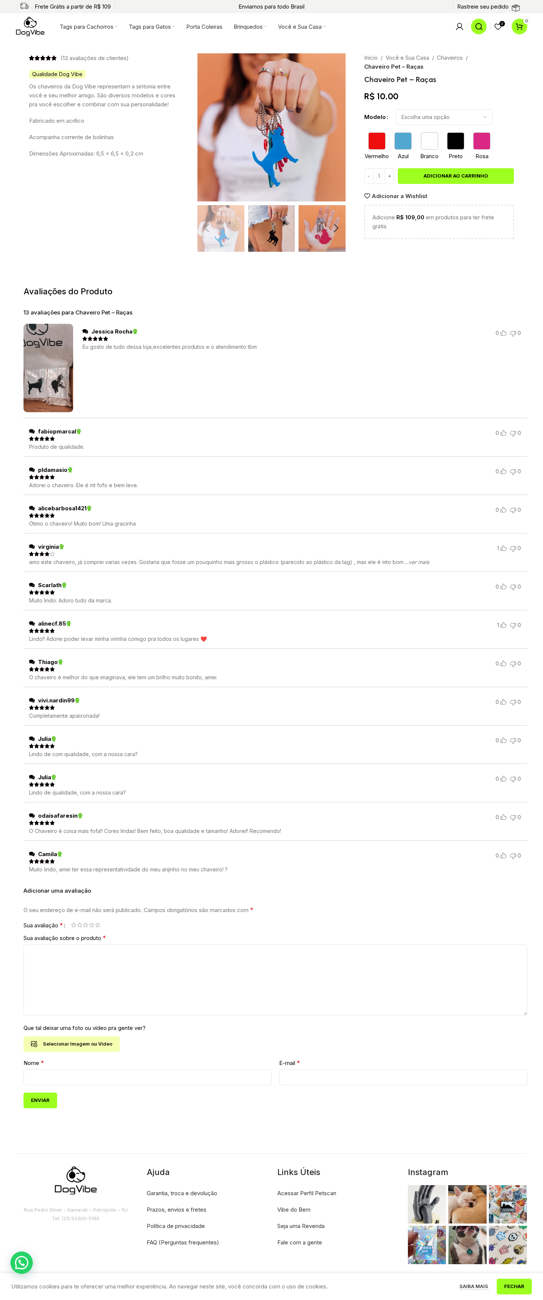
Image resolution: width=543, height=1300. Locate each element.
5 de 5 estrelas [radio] (98, 925)
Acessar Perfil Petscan (306, 1193)
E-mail (289, 1062)
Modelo (375, 116)
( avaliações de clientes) (94, 58)
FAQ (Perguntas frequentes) (183, 1242)
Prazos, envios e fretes (176, 1209)
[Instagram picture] (427, 1204)
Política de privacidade (176, 1225)
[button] (206, 228)
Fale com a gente (299, 1242)
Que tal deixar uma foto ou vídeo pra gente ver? (85, 1027)
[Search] (478, 26)
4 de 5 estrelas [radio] (92, 925)
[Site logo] (30, 25)
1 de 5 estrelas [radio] (74, 925)
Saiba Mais (474, 1286)
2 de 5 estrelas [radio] (80, 925)
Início (371, 57)
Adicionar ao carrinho (456, 176)
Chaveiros (450, 57)
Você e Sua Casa (407, 57)
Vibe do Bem (293, 1209)
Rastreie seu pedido (483, 6)
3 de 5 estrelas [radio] (86, 925)
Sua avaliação (43, 925)
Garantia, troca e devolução (182, 1193)
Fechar (514, 1286)
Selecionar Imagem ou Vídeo (77, 1044)
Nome (34, 1062)
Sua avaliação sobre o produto (65, 938)
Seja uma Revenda (301, 1225)
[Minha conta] (459, 26)
